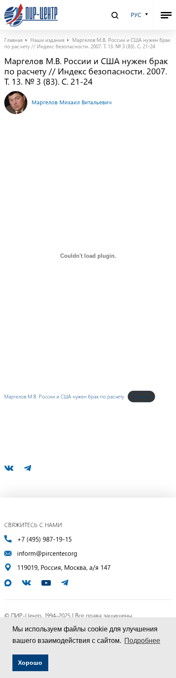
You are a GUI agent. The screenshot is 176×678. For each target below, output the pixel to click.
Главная (13, 39)
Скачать (141, 396)
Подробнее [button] (142, 640)
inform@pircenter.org (47, 553)
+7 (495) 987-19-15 (44, 539)
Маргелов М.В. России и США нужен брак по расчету (64, 396)
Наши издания (47, 39)
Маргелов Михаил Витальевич (71, 102)
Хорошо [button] (30, 662)
